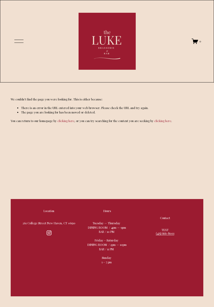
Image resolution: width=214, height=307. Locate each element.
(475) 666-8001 (165, 233)
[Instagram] (49, 232)
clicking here (65, 121)
